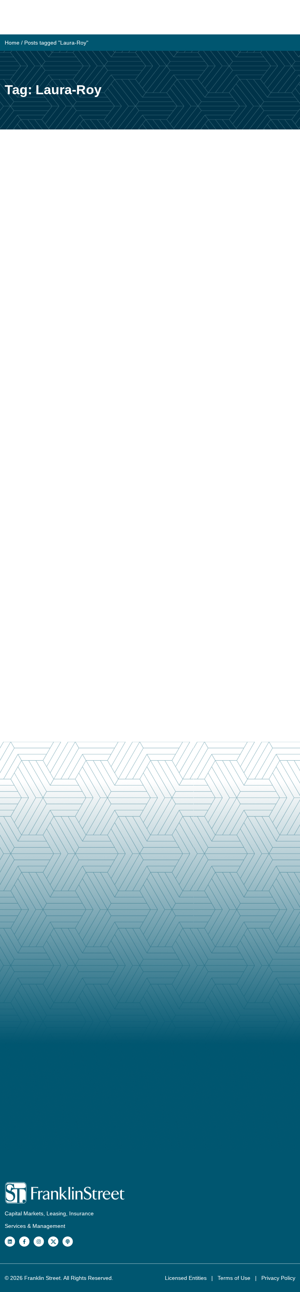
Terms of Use (235, 1278)
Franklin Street (42, 1278)
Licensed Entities (186, 1278)
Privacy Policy (278, 1278)
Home (12, 42)
